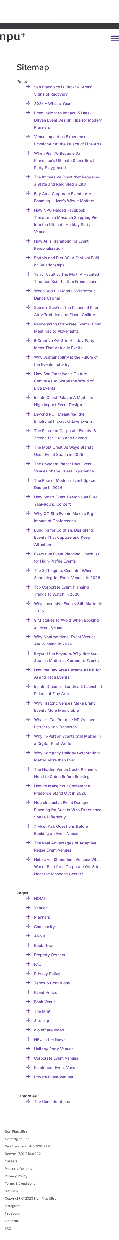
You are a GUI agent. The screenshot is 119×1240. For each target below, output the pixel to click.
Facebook (12, 1213)
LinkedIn (11, 1221)
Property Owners (49, 954)
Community (44, 926)
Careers (11, 1161)
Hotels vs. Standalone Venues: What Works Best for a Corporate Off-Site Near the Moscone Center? (67, 866)
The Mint (42, 1011)
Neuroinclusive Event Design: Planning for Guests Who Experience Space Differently (67, 809)
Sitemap (41, 1020)
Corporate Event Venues (56, 1058)
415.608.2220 (40, 1146)
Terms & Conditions (52, 983)
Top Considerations (52, 1101)
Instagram (12, 1206)
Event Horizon (47, 992)
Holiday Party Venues (54, 1048)
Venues (41, 907)
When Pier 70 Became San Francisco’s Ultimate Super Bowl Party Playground (64, 160)
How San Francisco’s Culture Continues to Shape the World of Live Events (64, 380)
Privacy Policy (47, 973)
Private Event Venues (53, 1077)
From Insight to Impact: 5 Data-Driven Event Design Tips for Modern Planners (68, 120)
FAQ (38, 964)
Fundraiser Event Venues (57, 1067)
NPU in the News (50, 1039)
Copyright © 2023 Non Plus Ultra (30, 1198)
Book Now (43, 945)
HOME (40, 898)
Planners (42, 917)
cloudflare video (49, 1030)
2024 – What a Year (52, 103)
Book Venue (45, 1001)
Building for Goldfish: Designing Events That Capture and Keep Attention (63, 537)
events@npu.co (17, 1139)
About (39, 936)
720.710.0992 (29, 1154)
